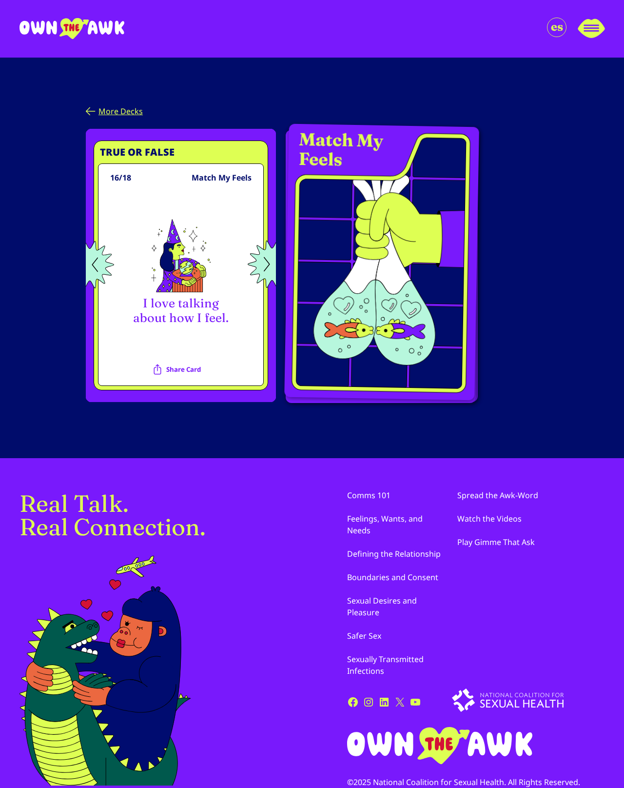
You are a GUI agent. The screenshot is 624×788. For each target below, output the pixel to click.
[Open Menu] (591, 29)
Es (557, 27)
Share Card (183, 369)
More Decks (120, 111)
